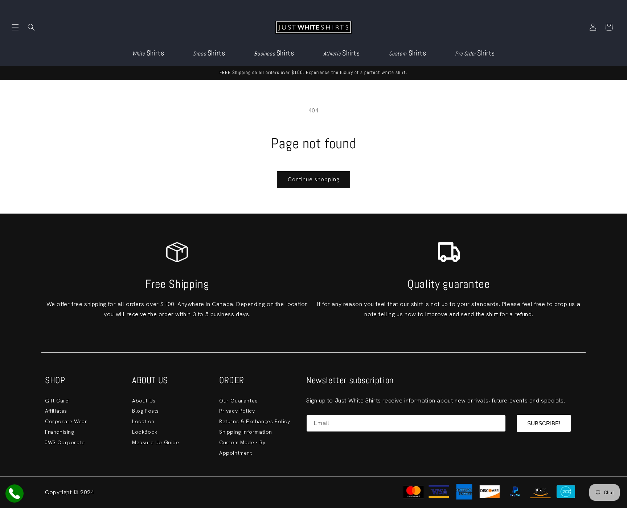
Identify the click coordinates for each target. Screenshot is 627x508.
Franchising (59, 432)
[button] (15, 27)
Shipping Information (245, 432)
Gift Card (57, 400)
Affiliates (56, 411)
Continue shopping (313, 179)
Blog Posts (145, 411)
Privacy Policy (237, 411)
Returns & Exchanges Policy (254, 421)
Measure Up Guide (155, 442)
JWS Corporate (65, 442)
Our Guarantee (238, 400)
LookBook (144, 432)
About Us (144, 400)
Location (143, 421)
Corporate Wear (66, 421)
